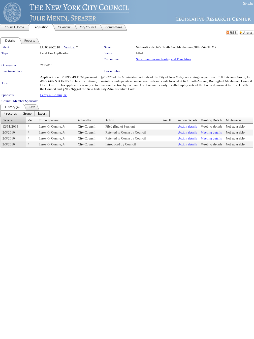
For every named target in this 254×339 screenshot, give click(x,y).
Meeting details (211, 132)
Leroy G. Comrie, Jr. (53, 95)
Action (109, 120)
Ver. (30, 120)
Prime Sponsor (49, 120)
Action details (187, 126)
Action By (84, 120)
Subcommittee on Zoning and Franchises (163, 59)
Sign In (248, 3)
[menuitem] (10, 114)
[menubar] (25, 113)
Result (166, 120)
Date (5, 120)
